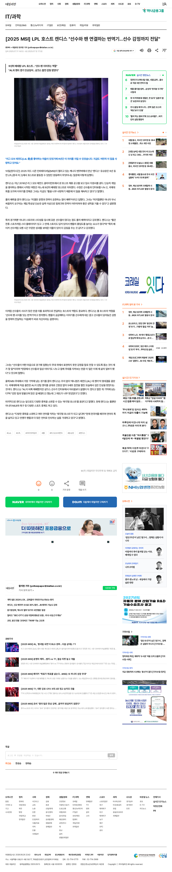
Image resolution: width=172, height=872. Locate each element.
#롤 (43, 433)
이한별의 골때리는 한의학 (134, 548)
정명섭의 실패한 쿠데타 (133, 575)
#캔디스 (82, 433)
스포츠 (104, 3)
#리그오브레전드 (56, 433)
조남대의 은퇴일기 (131, 563)
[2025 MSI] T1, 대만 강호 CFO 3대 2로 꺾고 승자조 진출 (47, 688)
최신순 (8, 763)
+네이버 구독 (110, 588)
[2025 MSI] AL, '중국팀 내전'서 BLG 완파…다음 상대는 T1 (48, 644)
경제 (66, 3)
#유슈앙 (71, 433)
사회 (59, 3)
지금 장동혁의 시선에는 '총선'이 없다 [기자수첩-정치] (143, 671)
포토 (129, 3)
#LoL (9, 433)
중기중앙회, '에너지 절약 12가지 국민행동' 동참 (26, 610)
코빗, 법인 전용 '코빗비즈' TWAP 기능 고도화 (25, 620)
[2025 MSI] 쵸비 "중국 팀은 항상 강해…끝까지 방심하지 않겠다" (50, 703)
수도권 (120, 3)
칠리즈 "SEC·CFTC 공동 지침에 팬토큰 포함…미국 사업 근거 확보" (34, 615)
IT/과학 (87, 3)
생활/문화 (76, 3)
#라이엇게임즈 (31, 433)
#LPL (18, 433)
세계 (112, 3)
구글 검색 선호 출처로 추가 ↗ (125, 51)
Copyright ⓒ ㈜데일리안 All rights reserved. (125, 864)
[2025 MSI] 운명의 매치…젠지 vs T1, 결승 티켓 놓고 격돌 (48, 659)
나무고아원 (130, 567)
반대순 (28, 763)
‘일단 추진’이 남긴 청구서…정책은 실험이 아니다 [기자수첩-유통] (153, 644)
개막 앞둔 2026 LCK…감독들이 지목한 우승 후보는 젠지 (30, 599)
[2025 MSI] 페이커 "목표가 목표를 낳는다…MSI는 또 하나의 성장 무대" (54, 673)
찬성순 (18, 763)
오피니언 (42, 3)
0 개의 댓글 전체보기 (61, 772)
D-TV (137, 3)
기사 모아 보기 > (26, 590)
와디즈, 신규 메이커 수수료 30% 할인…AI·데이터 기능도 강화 (32, 604)
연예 (95, 3)
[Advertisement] (61, 730)
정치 (51, 3)
